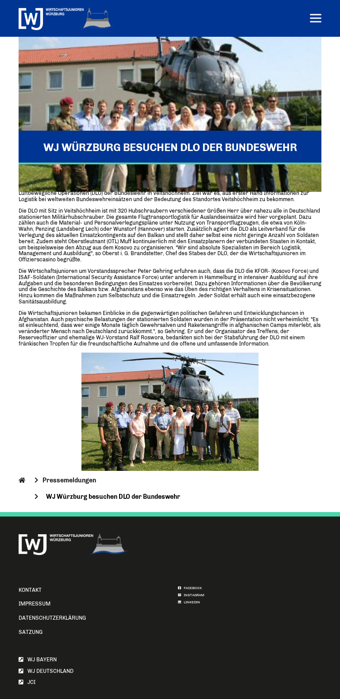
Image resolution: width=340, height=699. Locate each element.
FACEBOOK (191, 588)
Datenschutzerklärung (52, 618)
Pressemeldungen (69, 480)
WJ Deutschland (48, 671)
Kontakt (30, 590)
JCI (29, 682)
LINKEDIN (190, 602)
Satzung (30, 632)
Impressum (34, 604)
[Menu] (315, 19)
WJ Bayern (40, 659)
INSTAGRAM (193, 595)
